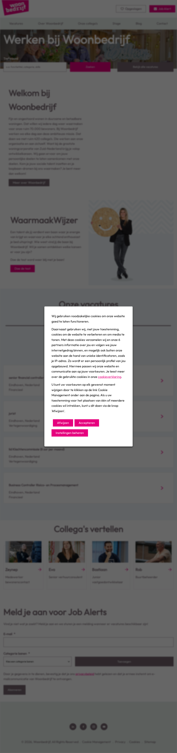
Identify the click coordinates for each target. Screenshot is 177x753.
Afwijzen (63, 423)
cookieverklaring (109, 377)
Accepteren (87, 423)
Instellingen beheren (70, 433)
